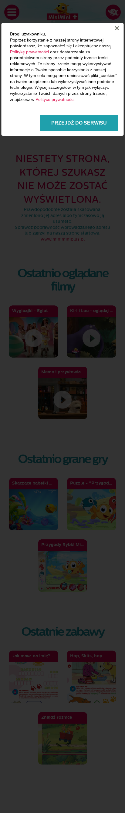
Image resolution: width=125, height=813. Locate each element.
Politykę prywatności (29, 51)
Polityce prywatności (54, 99)
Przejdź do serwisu (79, 122)
